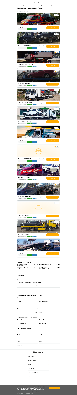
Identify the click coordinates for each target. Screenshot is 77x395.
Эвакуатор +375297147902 (24, 215)
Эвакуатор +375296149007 (24, 83)
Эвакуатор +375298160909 (24, 234)
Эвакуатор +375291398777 (24, 158)
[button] (37, 24)
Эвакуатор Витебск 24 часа (24, 121)
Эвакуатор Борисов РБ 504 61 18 (26, 27)
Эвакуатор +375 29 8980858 (24, 45)
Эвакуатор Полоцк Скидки (24, 253)
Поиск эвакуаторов (27, 5)
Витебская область (36, 5)
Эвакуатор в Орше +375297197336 (26, 64)
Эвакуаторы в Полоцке (45, 5)
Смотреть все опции (39, 312)
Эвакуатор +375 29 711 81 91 (25, 196)
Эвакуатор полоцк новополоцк (25, 140)
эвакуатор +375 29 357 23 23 (24, 177)
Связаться (53, 27)
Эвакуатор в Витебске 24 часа (25, 102)
